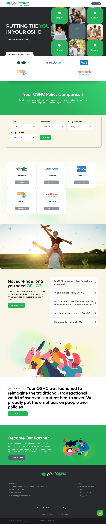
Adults (14, 122)
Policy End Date (17, 133)
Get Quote (45, 137)
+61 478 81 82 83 (18, 489)
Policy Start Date (75, 122)
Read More (22, 182)
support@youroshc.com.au (21, 496)
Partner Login (62, 508)
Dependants (45, 122)
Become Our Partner (87, 493)
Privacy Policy (64, 514)
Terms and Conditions (47, 514)
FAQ (81, 490)
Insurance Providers (87, 487)
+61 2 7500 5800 (17, 493)
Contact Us (84, 496)
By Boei (100, 517)
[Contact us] (100, 513)
